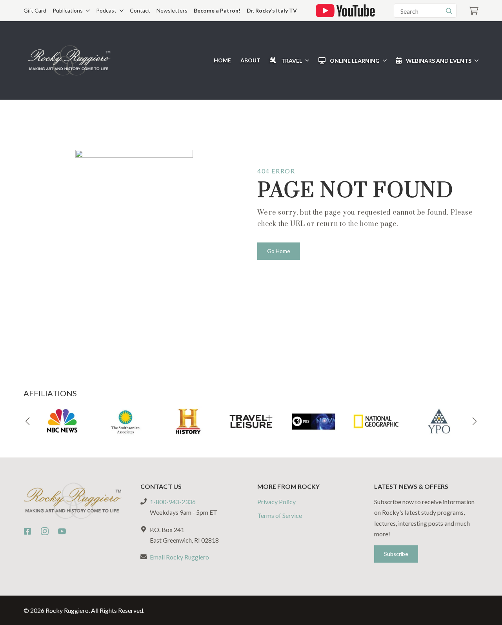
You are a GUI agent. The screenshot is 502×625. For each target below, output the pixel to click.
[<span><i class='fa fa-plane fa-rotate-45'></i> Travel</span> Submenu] (305, 60)
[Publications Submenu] (86, 10)
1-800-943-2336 (173, 501)
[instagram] (45, 531)
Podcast (106, 10)
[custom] (27, 531)
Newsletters (171, 10)
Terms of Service (279, 515)
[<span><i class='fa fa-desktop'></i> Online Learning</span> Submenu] (383, 60)
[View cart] (473, 10)
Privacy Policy (276, 501)
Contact (140, 10)
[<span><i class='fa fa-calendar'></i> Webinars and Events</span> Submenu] (474, 60)
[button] (27, 421)
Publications (68, 10)
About (250, 60)
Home (222, 60)
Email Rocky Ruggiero (179, 557)
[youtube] (62, 531)
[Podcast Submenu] (120, 10)
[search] (449, 11)
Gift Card (35, 10)
